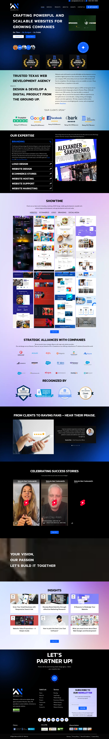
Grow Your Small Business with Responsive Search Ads (24, 608)
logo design (20, 164)
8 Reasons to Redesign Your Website (84, 608)
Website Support (23, 183)
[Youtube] (57, 720)
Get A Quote (93, 7)
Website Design (22, 169)
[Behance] (62, 720)
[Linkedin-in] (53, 720)
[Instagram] (44, 720)
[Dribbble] (66, 720)
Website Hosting (23, 179)
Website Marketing (24, 188)
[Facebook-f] (40, 720)
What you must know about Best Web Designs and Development (85, 629)
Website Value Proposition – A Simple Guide (24, 629)
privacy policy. (89, 715)
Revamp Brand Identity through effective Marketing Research (54, 608)
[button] (31, 141)
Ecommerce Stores (24, 174)
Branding (18, 141)
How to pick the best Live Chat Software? (54, 629)
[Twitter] (49, 720)
